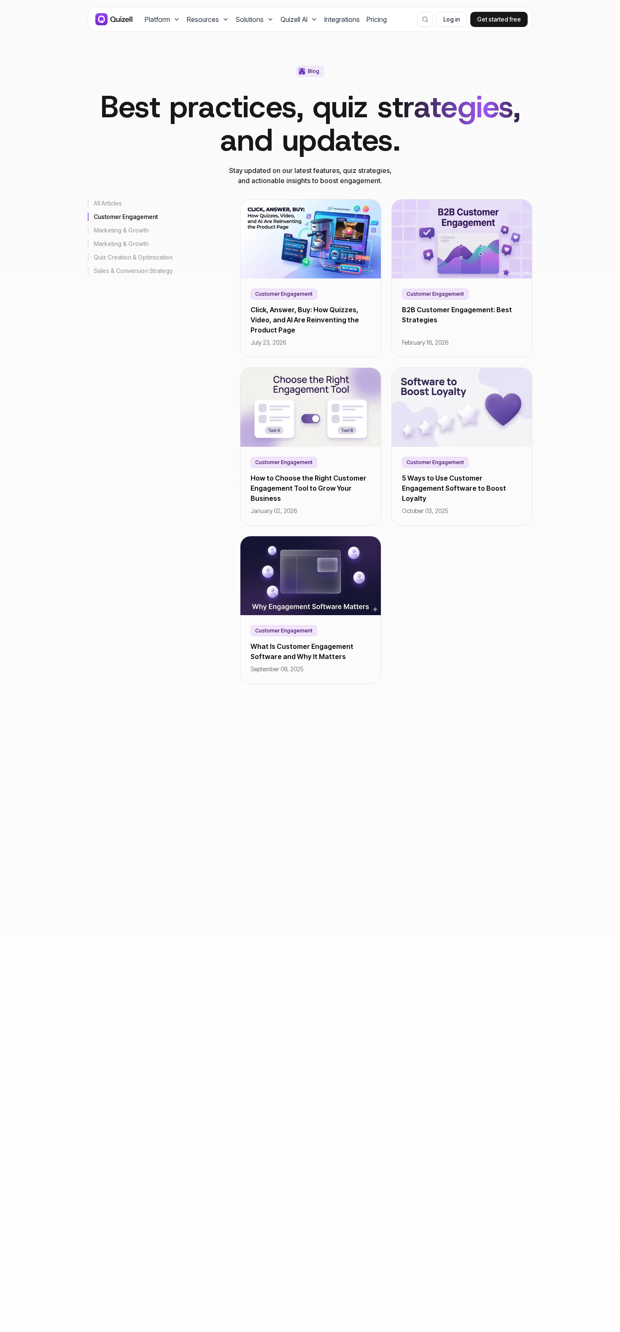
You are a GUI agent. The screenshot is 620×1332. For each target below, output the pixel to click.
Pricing (377, 19)
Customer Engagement (126, 216)
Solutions (250, 19)
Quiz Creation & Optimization (133, 257)
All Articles (108, 203)
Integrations (342, 19)
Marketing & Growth (121, 230)
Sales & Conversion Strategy (133, 270)
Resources (203, 19)
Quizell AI (293, 19)
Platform (157, 19)
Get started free (499, 19)
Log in (451, 19)
